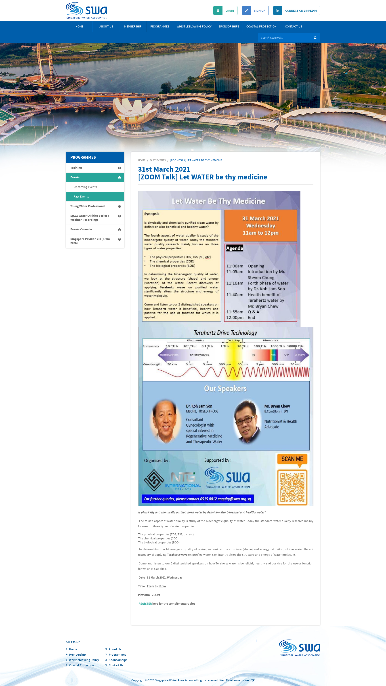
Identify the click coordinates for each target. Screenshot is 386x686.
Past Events (81, 197)
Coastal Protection (261, 27)
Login (229, 11)
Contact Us (293, 27)
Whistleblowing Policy (194, 27)
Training (76, 168)
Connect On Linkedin (301, 11)
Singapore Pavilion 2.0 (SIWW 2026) (90, 241)
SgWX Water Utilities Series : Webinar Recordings (89, 218)
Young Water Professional (87, 206)
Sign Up (259, 11)
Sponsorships (229, 27)
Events (75, 177)
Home (79, 27)
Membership (133, 27)
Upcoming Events (85, 187)
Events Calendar (81, 229)
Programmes (159, 27)
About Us (106, 27)
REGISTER (145, 604)
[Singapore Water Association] (86, 10)
